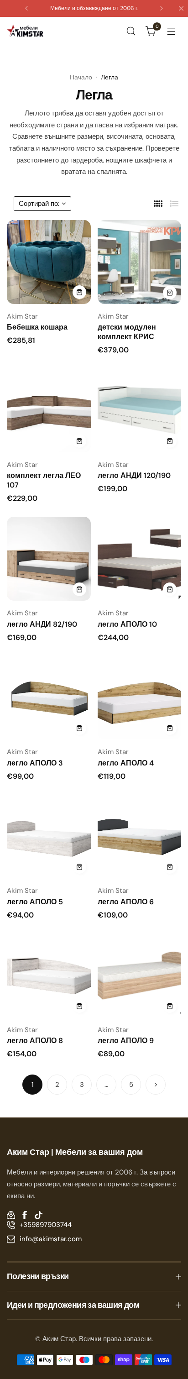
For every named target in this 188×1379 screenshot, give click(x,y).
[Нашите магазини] (11, 1215)
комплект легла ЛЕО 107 (44, 480)
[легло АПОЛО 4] (140, 698)
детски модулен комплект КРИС (127, 331)
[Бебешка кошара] (49, 262)
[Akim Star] (25, 31)
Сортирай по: (39, 203)
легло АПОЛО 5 (35, 902)
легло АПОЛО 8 (35, 1040)
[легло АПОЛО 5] (49, 837)
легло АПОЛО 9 (126, 1040)
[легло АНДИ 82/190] (49, 559)
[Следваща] (156, 1085)
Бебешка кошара (37, 327)
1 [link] (32, 1084)
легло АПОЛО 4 (126, 763)
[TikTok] (38, 1215)
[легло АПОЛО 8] (49, 975)
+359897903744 (46, 1224)
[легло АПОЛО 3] (49, 698)
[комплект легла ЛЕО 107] (49, 410)
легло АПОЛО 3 (35, 763)
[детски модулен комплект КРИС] (140, 262)
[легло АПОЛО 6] (140, 837)
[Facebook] (25, 1215)
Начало (81, 77)
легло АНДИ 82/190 (42, 624)
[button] (26, 8)
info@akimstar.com (51, 1238)
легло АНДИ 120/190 (134, 475)
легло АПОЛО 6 (126, 902)
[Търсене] (131, 31)
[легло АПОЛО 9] (140, 975)
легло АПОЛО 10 (127, 624)
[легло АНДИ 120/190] (140, 410)
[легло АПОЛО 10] (140, 559)
